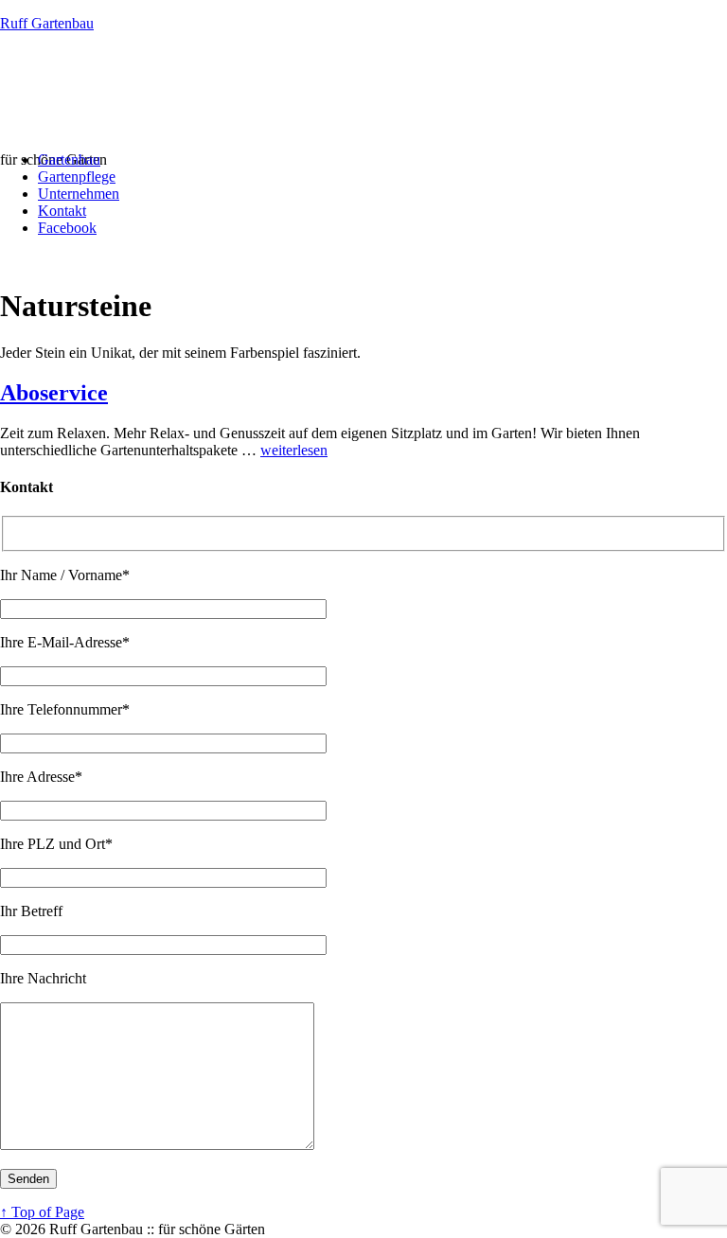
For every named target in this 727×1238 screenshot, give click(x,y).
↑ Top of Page (42, 1212)
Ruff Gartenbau (47, 23)
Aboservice (54, 392)
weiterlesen (294, 450)
